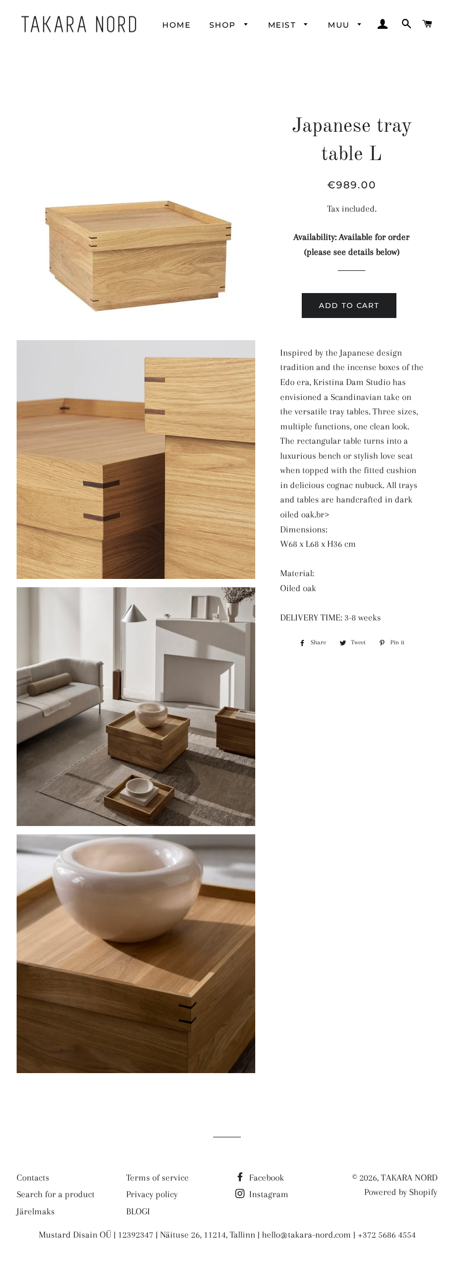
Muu (340, 25)
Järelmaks (36, 1211)
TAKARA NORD (409, 1177)
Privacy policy (152, 1194)
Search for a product (56, 1194)
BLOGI (138, 1211)
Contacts (33, 1177)
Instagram (267, 1194)
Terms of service (157, 1177)
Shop (224, 25)
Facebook (265, 1177)
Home (176, 25)
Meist (283, 25)
